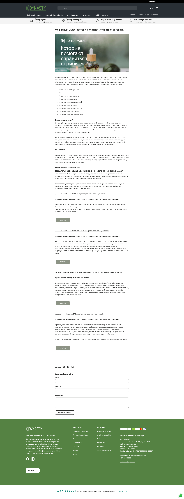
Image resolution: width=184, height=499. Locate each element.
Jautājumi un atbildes (80, 435)
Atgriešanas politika (104, 435)
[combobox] (97, 8)
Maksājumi (101, 443)
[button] (157, 8)
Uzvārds (58, 386)
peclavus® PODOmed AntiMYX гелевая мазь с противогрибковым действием (82, 231)
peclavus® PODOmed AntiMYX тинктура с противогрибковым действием (80, 194)
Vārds (57, 377)
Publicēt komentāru (64, 412)
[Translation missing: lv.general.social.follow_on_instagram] (72, 367)
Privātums (100, 447)
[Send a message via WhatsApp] (180, 495)
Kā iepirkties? (77, 443)
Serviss (75, 450)
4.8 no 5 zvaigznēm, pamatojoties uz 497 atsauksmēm (96, 491)
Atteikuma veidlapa (104, 450)
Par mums (76, 439)
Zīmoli (140, 15)
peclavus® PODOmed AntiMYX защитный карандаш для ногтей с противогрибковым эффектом (88, 272)
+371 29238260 (125, 458)
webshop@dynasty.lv (127, 462)
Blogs (147, 15)
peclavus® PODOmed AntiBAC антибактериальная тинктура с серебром (80, 314)
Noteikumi (100, 439)
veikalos (38, 439)
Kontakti (132, 15)
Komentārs (59, 395)
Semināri (154, 15)
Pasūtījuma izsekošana (80, 431)
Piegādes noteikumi (104, 431)
